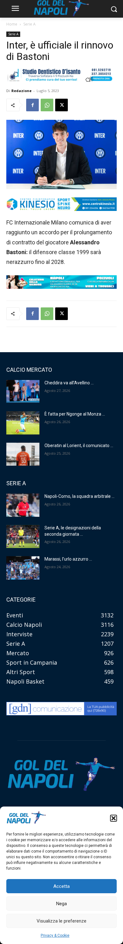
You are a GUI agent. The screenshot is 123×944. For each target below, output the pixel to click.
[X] (61, 105)
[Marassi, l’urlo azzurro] (22, 568)
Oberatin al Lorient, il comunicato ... (78, 445)
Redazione (21, 90)
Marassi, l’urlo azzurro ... (68, 559)
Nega (61, 903)
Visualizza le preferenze (61, 921)
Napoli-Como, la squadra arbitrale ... (79, 496)
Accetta (61, 886)
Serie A (29, 24)
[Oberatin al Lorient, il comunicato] (22, 454)
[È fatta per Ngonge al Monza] (22, 422)
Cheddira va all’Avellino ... (69, 382)
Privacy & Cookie (55, 935)
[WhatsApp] (47, 105)
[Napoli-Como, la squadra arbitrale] (22, 505)
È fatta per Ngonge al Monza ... (74, 414)
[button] (113, 818)
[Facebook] (32, 105)
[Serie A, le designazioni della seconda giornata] (22, 536)
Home (11, 24)
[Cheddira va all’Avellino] (22, 391)
